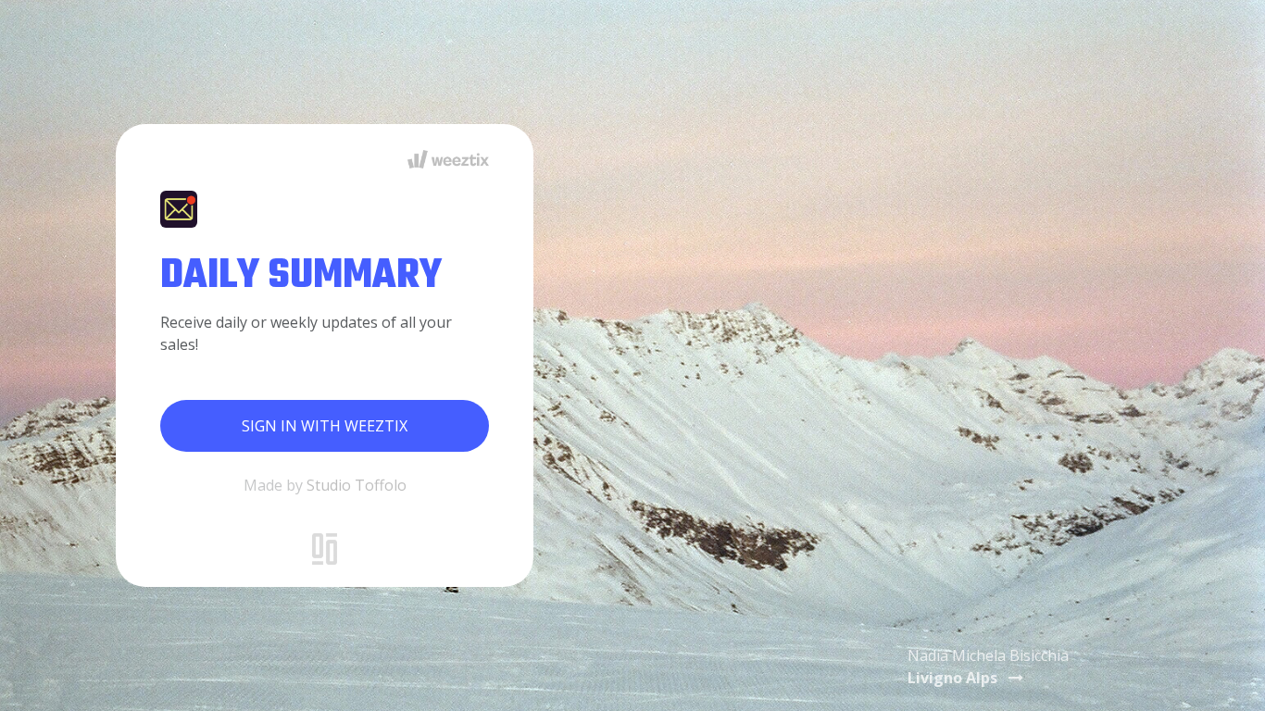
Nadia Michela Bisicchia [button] (988, 666)
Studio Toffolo (357, 485)
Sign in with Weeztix (324, 426)
